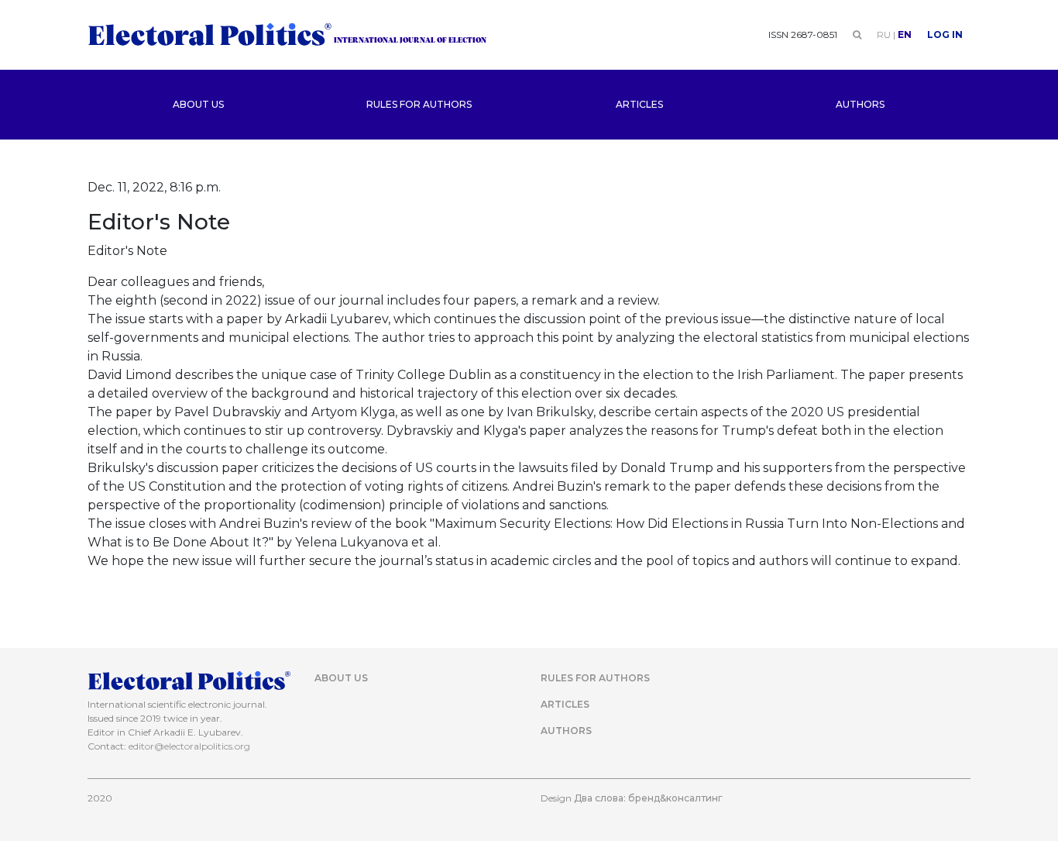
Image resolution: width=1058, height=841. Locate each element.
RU (884, 34)
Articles (639, 104)
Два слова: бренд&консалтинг (648, 798)
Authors (860, 104)
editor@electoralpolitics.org (189, 746)
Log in (945, 34)
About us (198, 104)
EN (905, 34)
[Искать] (857, 34)
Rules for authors (419, 104)
